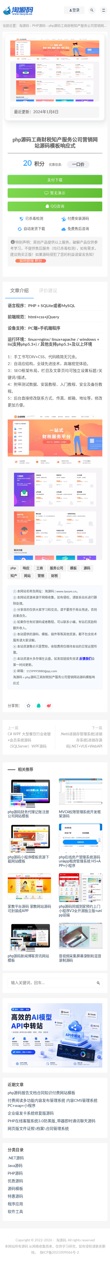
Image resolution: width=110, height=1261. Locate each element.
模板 (73, 568)
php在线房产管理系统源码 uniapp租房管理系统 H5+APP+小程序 (80, 862)
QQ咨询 (56, 206)
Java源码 (15, 1166)
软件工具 (15, 1212)
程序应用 (15, 1204)
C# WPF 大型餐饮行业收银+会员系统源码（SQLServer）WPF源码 (29, 740)
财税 (54, 576)
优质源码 (15, 1181)
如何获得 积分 (30, 261)
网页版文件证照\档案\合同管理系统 (38, 1129)
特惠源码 (15, 1196)
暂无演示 (57, 193)
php (13, 568)
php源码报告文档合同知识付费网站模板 (41, 1093)
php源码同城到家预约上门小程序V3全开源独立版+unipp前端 (80, 911)
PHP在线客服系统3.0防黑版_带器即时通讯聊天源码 (51, 1121)
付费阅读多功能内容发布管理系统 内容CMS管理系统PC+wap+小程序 (52, 1103)
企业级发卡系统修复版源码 (31, 1113)
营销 (41, 576)
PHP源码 (39, 26)
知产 (13, 576)
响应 (26, 568)
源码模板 (15, 1189)
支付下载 (55, 180)
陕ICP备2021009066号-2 (59, 1252)
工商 (39, 568)
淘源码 (24, 26)
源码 (87, 568)
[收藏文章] (28, 706)
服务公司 (56, 568)
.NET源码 (16, 1158)
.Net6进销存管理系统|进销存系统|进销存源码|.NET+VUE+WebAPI (81, 740)
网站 (27, 576)
